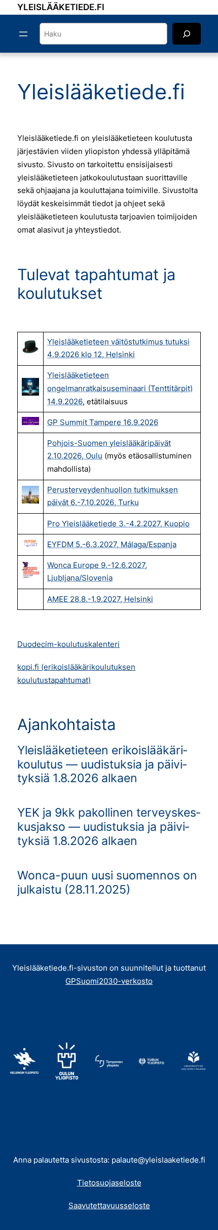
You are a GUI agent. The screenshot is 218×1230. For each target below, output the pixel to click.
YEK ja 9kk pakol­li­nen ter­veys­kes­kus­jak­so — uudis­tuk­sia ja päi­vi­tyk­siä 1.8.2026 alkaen (108, 827)
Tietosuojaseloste (109, 1182)
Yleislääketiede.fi (60, 7)
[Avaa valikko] (23, 34)
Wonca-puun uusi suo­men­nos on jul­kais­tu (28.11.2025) (107, 883)
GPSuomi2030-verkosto (109, 981)
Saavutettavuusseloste (109, 1205)
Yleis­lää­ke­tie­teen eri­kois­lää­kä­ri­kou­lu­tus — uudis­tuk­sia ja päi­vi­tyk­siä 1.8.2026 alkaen (102, 764)
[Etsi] (186, 34)
